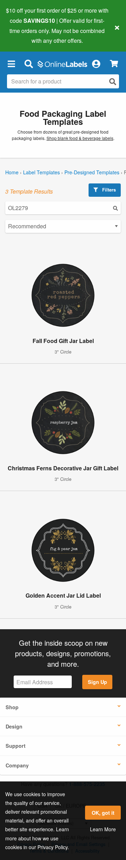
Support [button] (16, 745)
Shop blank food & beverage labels (80, 138)
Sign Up (97, 681)
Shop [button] (12, 707)
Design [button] (14, 726)
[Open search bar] (28, 63)
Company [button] (17, 765)
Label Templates (41, 172)
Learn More (103, 829)
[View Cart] (114, 63)
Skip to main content (25, 35)
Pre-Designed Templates (91, 172)
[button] (11, 63)
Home (12, 172)
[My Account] (96, 63)
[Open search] (112, 81)
